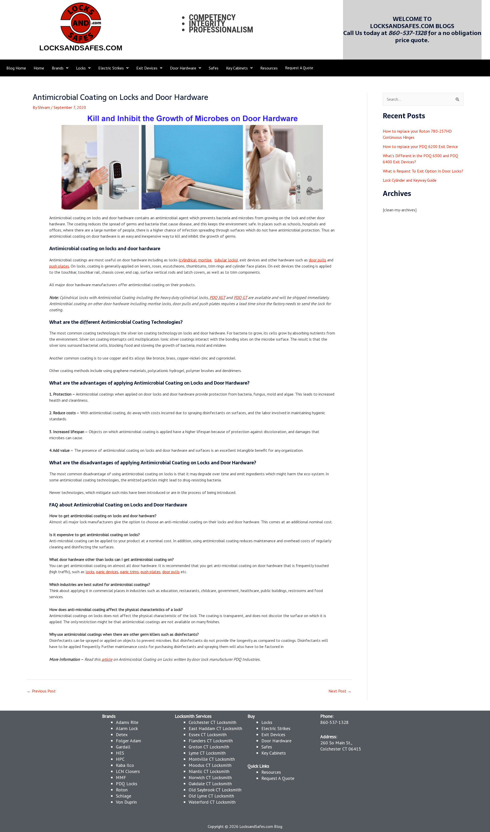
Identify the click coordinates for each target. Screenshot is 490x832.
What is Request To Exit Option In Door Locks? (423, 171)
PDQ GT (240, 297)
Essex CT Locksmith (208, 734)
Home (39, 68)
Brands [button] (58, 68)
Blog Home (16, 68)
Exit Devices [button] (146, 68)
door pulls (317, 259)
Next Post (339, 691)
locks (89, 571)
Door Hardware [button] (183, 68)
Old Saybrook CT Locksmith (215, 790)
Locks (266, 722)
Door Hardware (276, 741)
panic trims (129, 571)
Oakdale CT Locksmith (210, 784)
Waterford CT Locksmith (212, 802)
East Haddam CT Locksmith (215, 728)
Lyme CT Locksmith (207, 753)
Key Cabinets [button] (237, 68)
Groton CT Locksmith (209, 747)
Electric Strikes (275, 728)
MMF (121, 777)
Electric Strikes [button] (111, 68)
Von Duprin (126, 802)
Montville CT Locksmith (212, 759)
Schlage (123, 796)
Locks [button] (81, 68)
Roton (122, 790)
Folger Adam (128, 741)
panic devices (107, 571)
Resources (269, 68)
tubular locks (225, 259)
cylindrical (188, 259)
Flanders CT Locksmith (211, 741)
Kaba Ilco (125, 765)
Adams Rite (127, 722)
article (107, 659)
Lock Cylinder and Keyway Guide (409, 180)
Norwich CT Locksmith (210, 777)
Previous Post (41, 691)
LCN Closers (128, 771)
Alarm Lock (127, 728)
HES (120, 753)
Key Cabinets (273, 753)
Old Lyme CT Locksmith (211, 796)
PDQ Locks (126, 784)
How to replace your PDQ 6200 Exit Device (420, 146)
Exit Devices (273, 734)
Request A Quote (299, 67)
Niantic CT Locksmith (209, 771)
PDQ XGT (217, 297)
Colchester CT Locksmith (212, 722)
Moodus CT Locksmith (210, 765)
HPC (120, 759)
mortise (205, 259)
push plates (59, 266)
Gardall (123, 747)
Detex (122, 734)
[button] (60, 68)
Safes (213, 68)
